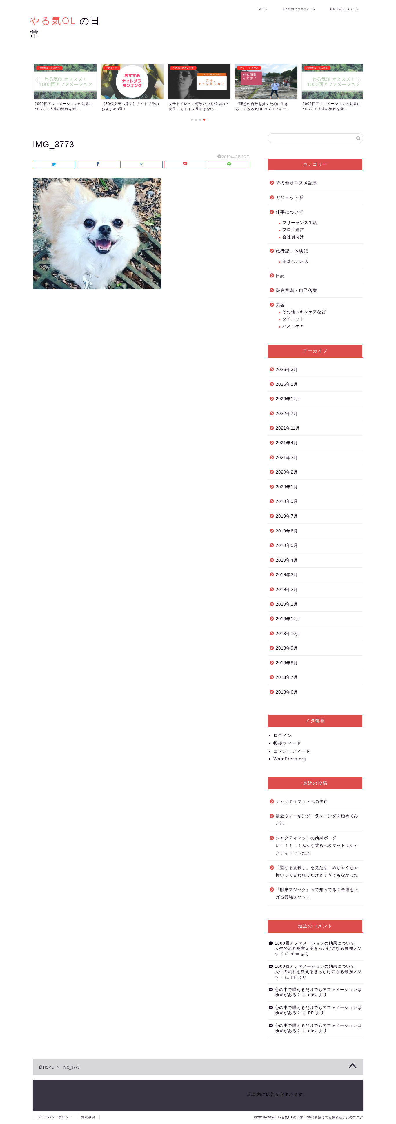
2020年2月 (287, 472)
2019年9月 (287, 501)
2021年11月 (288, 427)
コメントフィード (291, 751)
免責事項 (88, 1117)
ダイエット (293, 319)
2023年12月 (288, 398)
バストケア (293, 326)
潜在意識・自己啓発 (296, 290)
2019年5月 (287, 545)
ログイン (282, 735)
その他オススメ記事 (296, 182)
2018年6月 (287, 692)
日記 (280, 275)
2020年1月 (287, 486)
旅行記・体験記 (292, 250)
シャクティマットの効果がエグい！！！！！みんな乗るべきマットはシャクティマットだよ (317, 845)
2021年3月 (287, 457)
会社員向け (293, 237)
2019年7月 (287, 516)
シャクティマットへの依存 (302, 801)
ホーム (263, 9)
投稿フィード (287, 743)
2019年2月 (287, 589)
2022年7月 (287, 413)
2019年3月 (287, 574)
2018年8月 (287, 662)
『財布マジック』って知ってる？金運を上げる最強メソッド (317, 893)
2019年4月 (287, 560)
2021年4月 (287, 442)
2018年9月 (287, 647)
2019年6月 (287, 530)
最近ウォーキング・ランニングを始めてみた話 (317, 820)
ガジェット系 (290, 197)
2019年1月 (287, 604)
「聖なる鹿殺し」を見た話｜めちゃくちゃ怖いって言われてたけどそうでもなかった (317, 871)
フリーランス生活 (299, 223)
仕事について (290, 212)
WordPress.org (289, 758)
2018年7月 (287, 677)
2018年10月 (288, 633)
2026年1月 (287, 384)
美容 (280, 304)
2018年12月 (288, 618)
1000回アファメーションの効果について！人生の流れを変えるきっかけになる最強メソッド (318, 948)
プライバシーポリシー (54, 1117)
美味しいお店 (295, 261)
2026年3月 (287, 369)
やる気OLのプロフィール (298, 9)
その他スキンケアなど (304, 312)
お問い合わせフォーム (344, 9)
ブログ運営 (293, 230)
